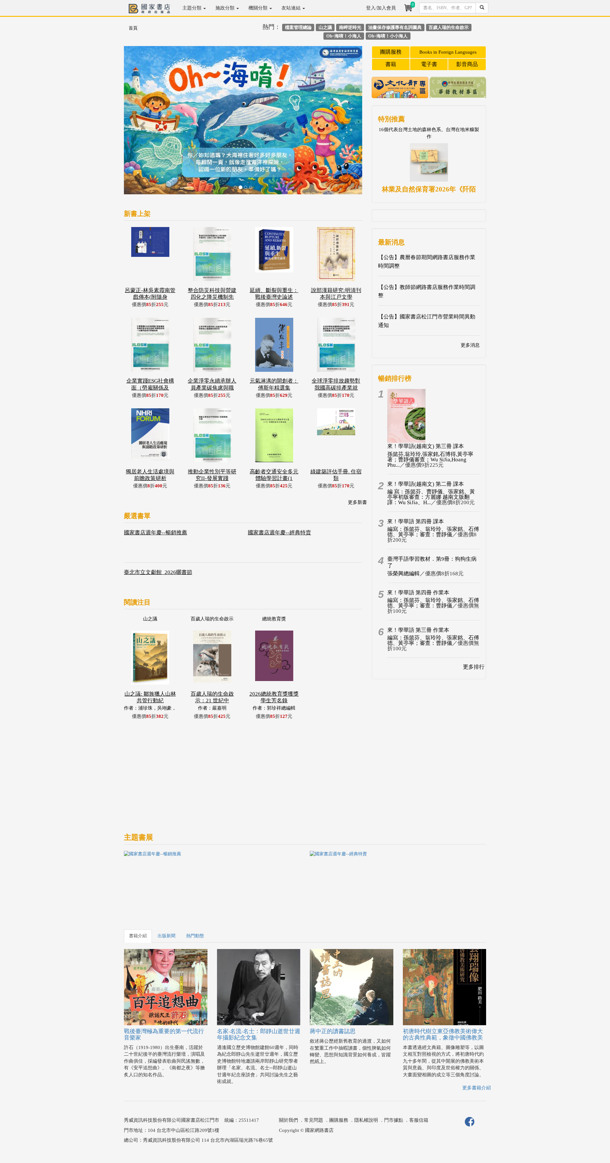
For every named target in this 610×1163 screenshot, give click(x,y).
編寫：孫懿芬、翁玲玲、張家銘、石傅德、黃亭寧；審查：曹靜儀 (433, 532)
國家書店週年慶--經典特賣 (279, 533)
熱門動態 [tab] (195, 935)
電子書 (429, 64)
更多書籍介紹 (476, 1087)
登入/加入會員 (381, 7)
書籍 (390, 64)
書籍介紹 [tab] (138, 935)
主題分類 (192, 7)
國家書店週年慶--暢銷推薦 (155, 533)
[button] (142, 123)
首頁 (133, 28)
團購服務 (391, 52)
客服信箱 (418, 1120)
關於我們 (288, 1120)
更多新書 (357, 502)
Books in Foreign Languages (448, 52)
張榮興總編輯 (403, 574)
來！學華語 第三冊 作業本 (418, 630)
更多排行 (474, 667)
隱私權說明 (366, 1120)
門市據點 (393, 1120)
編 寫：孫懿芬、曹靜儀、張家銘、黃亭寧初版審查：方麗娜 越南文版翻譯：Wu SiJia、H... (431, 497)
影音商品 (467, 64)
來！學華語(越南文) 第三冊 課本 (425, 446)
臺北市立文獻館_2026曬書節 (158, 572)
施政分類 (225, 7)
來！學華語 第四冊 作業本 (418, 593)
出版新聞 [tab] (166, 935)
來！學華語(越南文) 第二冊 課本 (425, 484)
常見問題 (313, 1120)
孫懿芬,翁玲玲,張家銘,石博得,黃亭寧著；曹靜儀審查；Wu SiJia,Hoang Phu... (430, 459)
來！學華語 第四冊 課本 (415, 521)
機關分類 (258, 7)
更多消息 (470, 345)
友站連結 (291, 7)
